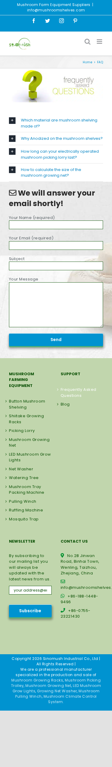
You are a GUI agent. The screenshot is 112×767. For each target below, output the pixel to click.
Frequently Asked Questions (78, 392)
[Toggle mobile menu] (100, 41)
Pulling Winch (22, 501)
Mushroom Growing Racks (37, 680)
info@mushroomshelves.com (56, 10)
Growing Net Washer (57, 691)
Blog (65, 404)
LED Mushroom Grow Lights (30, 457)
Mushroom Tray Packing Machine (27, 490)
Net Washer (21, 469)
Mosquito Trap (24, 519)
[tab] (56, 123)
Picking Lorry (22, 430)
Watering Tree (24, 478)
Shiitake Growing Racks (26, 419)
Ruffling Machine (26, 510)
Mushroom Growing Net (29, 442)
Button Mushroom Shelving (27, 404)
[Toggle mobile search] (88, 41)
